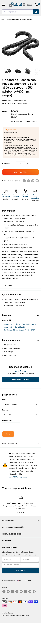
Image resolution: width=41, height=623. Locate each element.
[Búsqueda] (36, 11)
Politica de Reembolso (10, 444)
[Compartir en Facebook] (24, 180)
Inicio (2, 19)
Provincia (5, 410)
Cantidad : (6, 164)
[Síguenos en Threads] (34, 591)
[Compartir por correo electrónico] (37, 180)
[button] (39, 71)
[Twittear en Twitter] (32, 180)
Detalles (5, 199)
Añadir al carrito (20, 172)
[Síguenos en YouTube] (21, 591)
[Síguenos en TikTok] (25, 591)
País (4, 400)
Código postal (7, 420)
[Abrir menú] (3, 5)
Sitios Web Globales (8, 581)
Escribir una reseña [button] (20, 379)
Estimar (8, 434)
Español (28, 581)
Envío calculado (17, 121)
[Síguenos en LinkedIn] (29, 591)
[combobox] (17, 11)
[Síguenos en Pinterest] (16, 591)
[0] (36, 4)
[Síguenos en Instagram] (12, 591)
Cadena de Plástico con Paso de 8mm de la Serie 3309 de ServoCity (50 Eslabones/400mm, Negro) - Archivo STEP (20, 327)
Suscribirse (21, 570)
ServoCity (6, 101)
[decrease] (13, 163)
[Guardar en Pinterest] (28, 180)
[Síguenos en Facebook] (3, 591)
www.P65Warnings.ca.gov (18, 477)
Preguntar (25, 199)
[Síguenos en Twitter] (8, 591)
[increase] (27, 163)
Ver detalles (15, 199)
